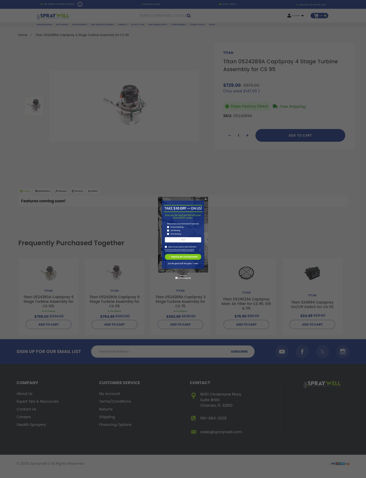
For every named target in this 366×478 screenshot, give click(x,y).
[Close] (205, 199)
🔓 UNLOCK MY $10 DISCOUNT (183, 257)
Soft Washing (175, 230)
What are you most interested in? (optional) (183, 224)
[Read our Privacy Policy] (200, 250)
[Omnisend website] (183, 277)
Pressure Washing (177, 227)
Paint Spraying (176, 234)
